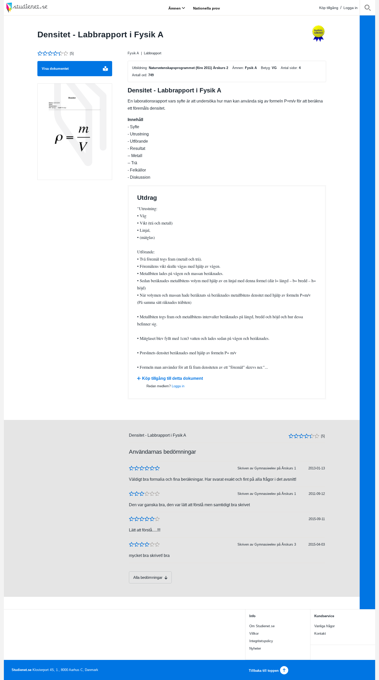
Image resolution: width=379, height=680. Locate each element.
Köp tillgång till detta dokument (172, 378)
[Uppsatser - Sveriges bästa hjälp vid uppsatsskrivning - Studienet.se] (40, 7)
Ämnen (174, 8)
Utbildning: (140, 68)
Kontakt (320, 633)
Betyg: (266, 68)
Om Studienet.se (262, 626)
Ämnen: (238, 68)
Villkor (254, 633)
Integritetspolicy (261, 641)
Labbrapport (152, 53)
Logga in (350, 8)
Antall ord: (139, 75)
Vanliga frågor (324, 626)
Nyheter (255, 648)
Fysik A (133, 53)
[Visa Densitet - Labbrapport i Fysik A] (74, 131)
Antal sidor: (289, 68)
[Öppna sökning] (367, 9)
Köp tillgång (328, 8)
